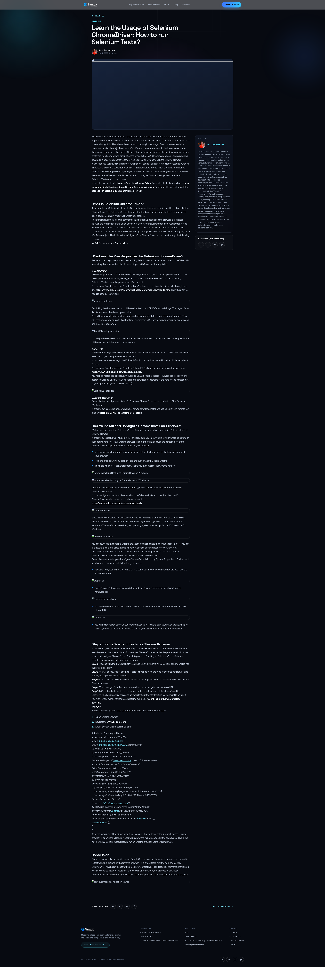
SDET (187, 932)
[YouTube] (228, 959)
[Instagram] (235, 959)
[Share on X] (208, 244)
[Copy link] (222, 244)
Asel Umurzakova (215, 144)
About (166, 4)
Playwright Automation (194, 945)
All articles (99, 16)
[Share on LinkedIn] (215, 244)
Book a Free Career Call (95, 945)
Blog (176, 4)
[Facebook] (222, 959)
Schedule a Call (231, 4)
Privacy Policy (235, 936)
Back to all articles (221, 906)
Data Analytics (146, 936)
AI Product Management (150, 932)
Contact (186, 4)
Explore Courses (136, 4)
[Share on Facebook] (201, 244)
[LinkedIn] (241, 959)
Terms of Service (237, 940)
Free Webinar (154, 4)
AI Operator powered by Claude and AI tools (159, 940)
